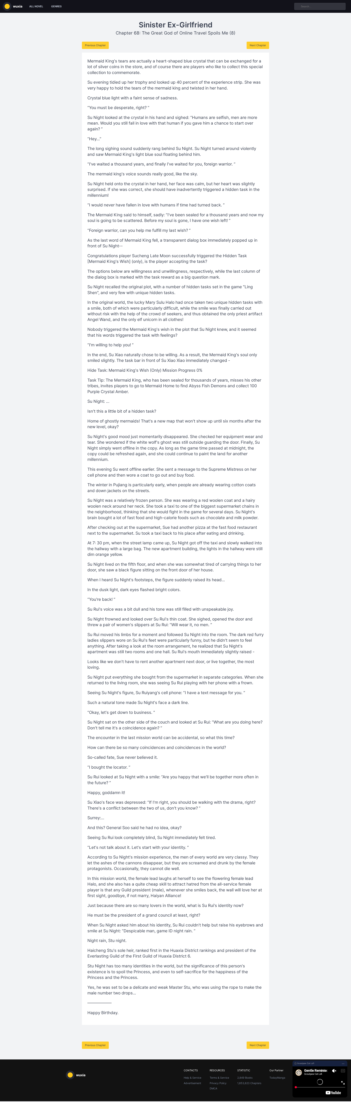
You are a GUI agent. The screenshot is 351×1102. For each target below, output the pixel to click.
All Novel (36, 6)
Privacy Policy (218, 1083)
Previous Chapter (95, 45)
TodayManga (277, 1077)
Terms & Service (219, 1077)
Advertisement (192, 1083)
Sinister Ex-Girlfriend (175, 24)
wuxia (17, 6)
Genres (56, 6)
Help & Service (192, 1077)
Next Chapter (258, 45)
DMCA (213, 1088)
